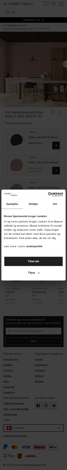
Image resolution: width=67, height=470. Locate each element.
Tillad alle (33, 261)
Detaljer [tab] (33, 203)
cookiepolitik (34, 246)
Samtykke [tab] (12, 203)
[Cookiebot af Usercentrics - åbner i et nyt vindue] (48, 194)
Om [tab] (55, 203)
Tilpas (31, 272)
